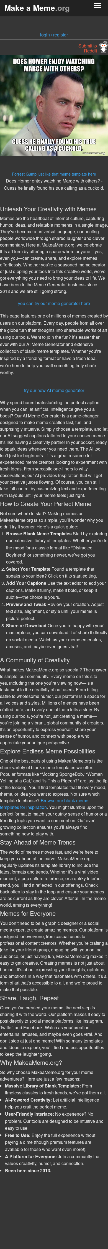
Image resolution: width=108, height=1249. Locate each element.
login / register (54, 34)
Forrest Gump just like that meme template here (54, 174)
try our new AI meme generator (54, 390)
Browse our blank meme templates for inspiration (44, 803)
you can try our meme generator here (54, 303)
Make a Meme (37, 7)
